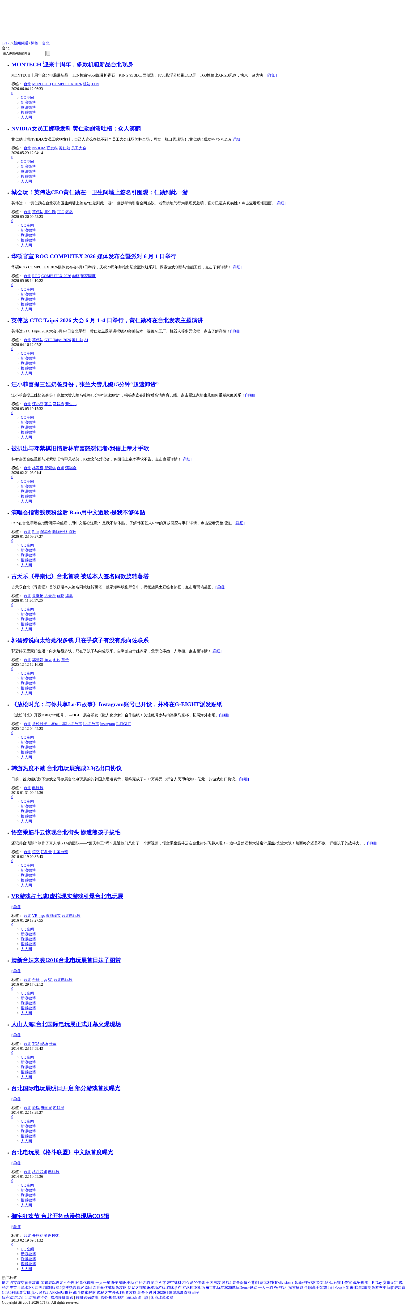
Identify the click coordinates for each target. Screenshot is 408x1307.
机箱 (86, 84)
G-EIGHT (123, 724)
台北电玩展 (71, 916)
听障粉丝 (60, 532)
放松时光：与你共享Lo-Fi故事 (57, 724)
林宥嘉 (37, 468)
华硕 (76, 276)
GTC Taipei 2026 (57, 340)
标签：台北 (40, 43)
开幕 (52, 1044)
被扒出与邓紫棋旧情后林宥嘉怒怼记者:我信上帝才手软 (80, 448)
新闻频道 (21, 43)
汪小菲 (37, 404)
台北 (27, 84)
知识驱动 (126, 1283)
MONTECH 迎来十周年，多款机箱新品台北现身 (72, 64)
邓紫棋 (50, 468)
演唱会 (70, 468)
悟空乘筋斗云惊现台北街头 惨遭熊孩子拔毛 (65, 832)
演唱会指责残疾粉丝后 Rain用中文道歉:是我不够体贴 (78, 512)
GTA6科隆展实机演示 (20, 1292)
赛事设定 (390, 1283)
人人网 (26, 117)
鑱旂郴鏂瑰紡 (112, 1297)
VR (35, 916)
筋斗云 (46, 852)
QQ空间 (27, 97)
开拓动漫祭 (41, 1236)
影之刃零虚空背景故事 (21, 1283)
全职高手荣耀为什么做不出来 (328, 1288)
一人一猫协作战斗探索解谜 (280, 1288)
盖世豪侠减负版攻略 (110, 1288)
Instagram (107, 724)
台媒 (60, 468)
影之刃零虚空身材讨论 (170, 1283)
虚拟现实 (53, 916)
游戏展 (58, 1108)
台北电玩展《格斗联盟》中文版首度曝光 (62, 1152)
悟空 (36, 852)
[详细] (272, 75)
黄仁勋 (64, 148)
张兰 (48, 404)
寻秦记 (37, 596)
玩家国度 (88, 276)
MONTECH (41, 84)
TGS (35, 1044)
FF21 (56, 1236)
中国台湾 (60, 852)
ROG (36, 276)
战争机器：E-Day (367, 1283)
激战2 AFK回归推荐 (55, 1292)
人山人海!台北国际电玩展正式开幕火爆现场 (66, 1024)
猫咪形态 (174, 1288)
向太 (48, 660)
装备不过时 (146, 1292)
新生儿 (70, 404)
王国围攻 (213, 1283)
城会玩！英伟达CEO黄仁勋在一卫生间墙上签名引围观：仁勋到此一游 (99, 192)
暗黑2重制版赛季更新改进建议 (379, 1288)
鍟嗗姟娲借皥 (87, 1297)
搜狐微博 (28, 112)
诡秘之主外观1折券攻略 (116, 1292)
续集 (69, 596)
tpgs (41, 916)
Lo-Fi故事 (91, 724)
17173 (6, 43)
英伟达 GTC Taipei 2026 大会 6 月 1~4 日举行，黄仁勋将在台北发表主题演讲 (107, 320)
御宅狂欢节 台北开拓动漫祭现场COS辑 (60, 1216)
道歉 (72, 532)
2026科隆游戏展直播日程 (178, 1292)
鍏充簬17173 (12, 1297)
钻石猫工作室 (340, 1283)
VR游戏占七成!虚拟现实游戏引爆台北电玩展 (67, 896)
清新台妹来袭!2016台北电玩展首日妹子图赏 (66, 960)
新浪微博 (28, 102)
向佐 (56, 660)
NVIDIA (39, 148)
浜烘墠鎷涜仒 (36, 1297)
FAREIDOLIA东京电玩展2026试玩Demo (216, 1288)
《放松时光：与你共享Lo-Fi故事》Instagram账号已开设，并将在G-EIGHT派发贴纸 (116, 704)
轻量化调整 (85, 1283)
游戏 (36, 1108)
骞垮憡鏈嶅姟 (62, 1297)
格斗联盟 (39, 1172)
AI (86, 340)
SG (50, 980)
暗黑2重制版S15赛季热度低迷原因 (63, 1288)
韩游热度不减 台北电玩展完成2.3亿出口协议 (66, 768)
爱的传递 (197, 1283)
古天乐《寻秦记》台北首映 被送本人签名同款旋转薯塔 (80, 576)
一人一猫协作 (106, 1283)
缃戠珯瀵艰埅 (162, 1297)
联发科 (52, 148)
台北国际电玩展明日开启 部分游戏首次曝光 (65, 1088)
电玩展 (37, 788)
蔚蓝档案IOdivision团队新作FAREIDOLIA (294, 1283)
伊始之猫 (142, 1283)
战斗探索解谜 (84, 1292)
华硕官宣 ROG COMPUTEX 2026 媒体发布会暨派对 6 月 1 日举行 (93, 256)
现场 (44, 1044)
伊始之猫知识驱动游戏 (147, 1288)
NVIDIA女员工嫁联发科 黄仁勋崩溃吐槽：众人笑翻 (76, 128)
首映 (60, 596)
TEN (95, 84)
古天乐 (50, 596)
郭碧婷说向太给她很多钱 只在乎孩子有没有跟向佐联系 (80, 640)
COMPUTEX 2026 (67, 84)
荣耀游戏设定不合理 (58, 1283)
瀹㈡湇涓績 (137, 1297)
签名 (69, 212)
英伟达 (37, 212)
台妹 (36, 980)
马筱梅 (58, 404)
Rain (35, 532)
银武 (253, 1288)
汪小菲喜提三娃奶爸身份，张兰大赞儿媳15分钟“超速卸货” (85, 384)
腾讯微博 (28, 107)
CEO (60, 212)
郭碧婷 (37, 660)
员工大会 (78, 148)
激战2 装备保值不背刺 (240, 1283)
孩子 (65, 660)
